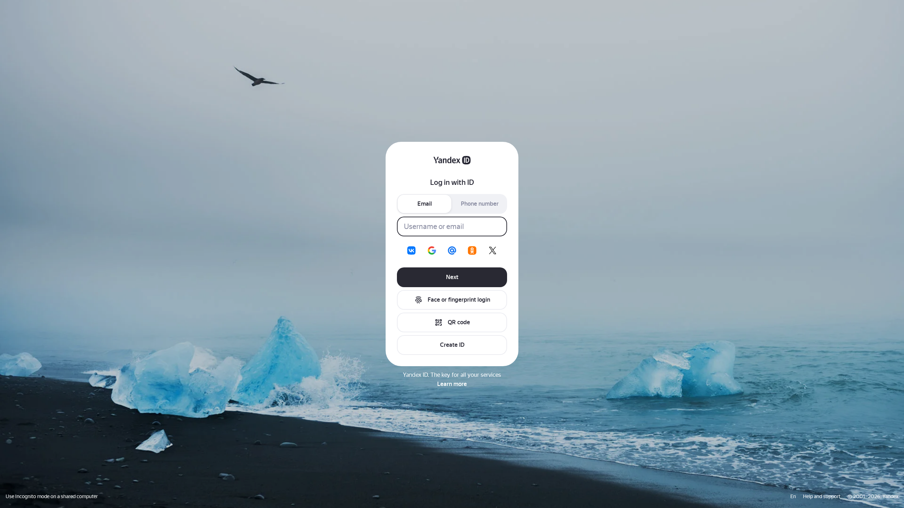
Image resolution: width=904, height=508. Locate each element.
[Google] (432, 250)
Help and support (821, 496)
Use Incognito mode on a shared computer (52, 496)
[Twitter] (492, 250)
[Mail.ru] (452, 250)
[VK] (411, 250)
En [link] (793, 496)
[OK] (472, 250)
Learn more (452, 384)
